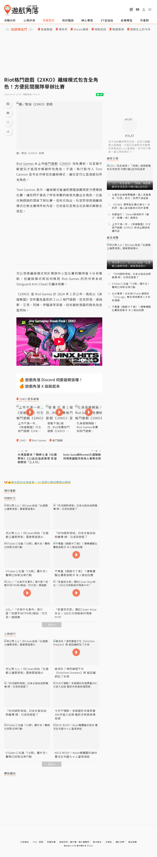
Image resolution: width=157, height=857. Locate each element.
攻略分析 (10, 20)
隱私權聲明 (83, 841)
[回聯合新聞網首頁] (7, 10)
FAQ (35, 841)
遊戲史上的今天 (140, 29)
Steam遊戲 (81, 29)
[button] (150, 9)
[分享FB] (8, 104)
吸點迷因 (100, 29)
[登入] (144, 9)
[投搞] (131, 9)
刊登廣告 (24, 841)
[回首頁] (21, 10)
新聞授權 (51, 841)
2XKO (22, 440)
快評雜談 (68, 20)
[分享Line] (8, 113)
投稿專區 (126, 20)
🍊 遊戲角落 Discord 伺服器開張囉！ (51, 379)
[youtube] (137, 9)
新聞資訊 (48, 20)
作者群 (144, 20)
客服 (41, 841)
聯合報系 (97, 841)
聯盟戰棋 (118, 29)
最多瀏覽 (113, 237)
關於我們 (120, 841)
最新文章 (113, 158)
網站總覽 (132, 841)
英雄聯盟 (47, 29)
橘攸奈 (63, 29)
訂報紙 (108, 841)
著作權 (73, 841)
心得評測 (29, 20)
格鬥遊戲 (57, 440)
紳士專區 (87, 20)
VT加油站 (107, 20)
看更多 (51, 624)
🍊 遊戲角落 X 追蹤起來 (39, 386)
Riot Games (39, 440)
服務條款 (63, 841)
